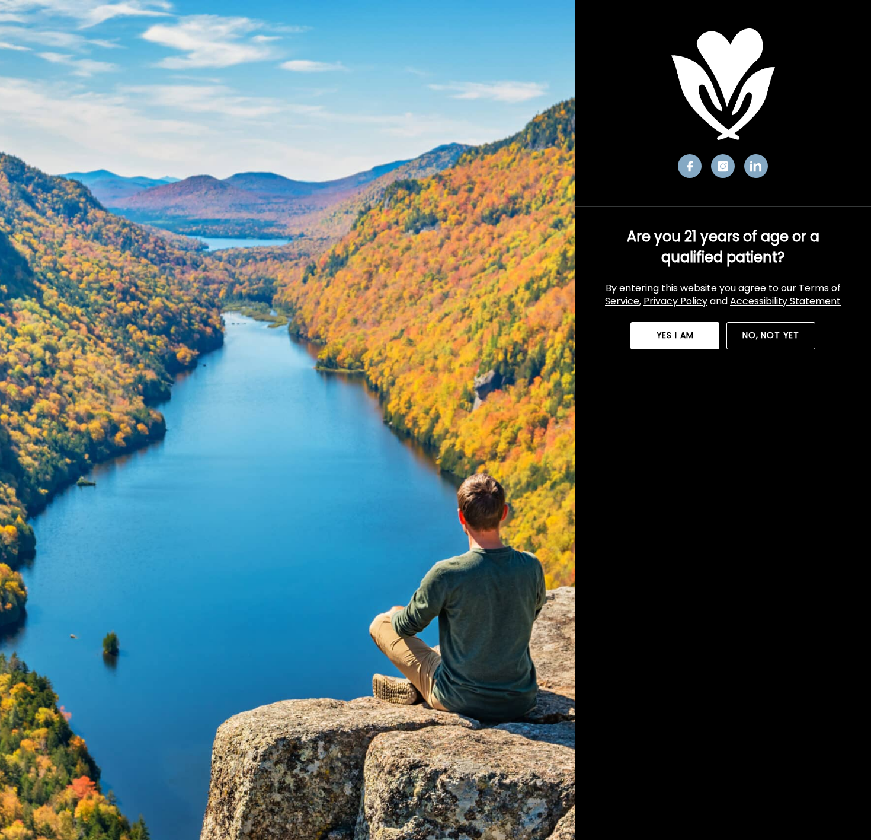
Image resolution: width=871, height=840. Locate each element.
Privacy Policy (675, 301)
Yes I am (675, 335)
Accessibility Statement (785, 301)
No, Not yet (770, 335)
